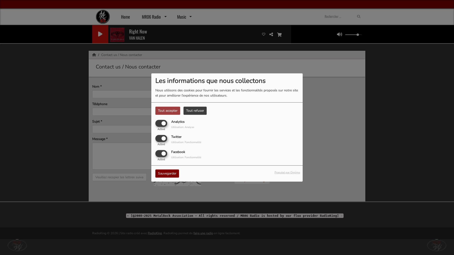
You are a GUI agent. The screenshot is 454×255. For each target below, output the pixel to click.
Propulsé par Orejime (287, 172)
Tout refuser (195, 110)
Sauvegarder (167, 173)
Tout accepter (168, 110)
